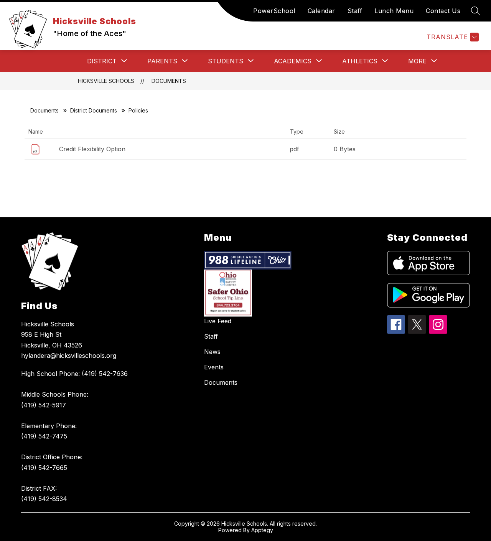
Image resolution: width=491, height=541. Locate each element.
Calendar (321, 11)
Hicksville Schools (106, 81)
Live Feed (217, 321)
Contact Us (443, 11)
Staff (355, 11)
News (212, 352)
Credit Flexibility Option (92, 149)
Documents (169, 81)
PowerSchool (274, 11)
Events (214, 367)
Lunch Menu (394, 11)
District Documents (93, 110)
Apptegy (262, 530)
